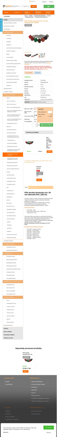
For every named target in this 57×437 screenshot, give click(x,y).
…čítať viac (45, 69)
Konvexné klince (11, 178)
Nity (7, 187)
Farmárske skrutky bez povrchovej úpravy (13, 150)
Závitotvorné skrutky (13, 168)
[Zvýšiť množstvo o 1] (37, 124)
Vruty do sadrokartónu (13, 107)
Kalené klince (10, 175)
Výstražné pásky (11, 278)
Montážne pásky (11, 215)
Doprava (44, 1)
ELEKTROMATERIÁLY (8, 32)
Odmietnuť (48, 432)
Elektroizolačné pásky (12, 79)
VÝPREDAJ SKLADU (8, 338)
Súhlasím (50, 427)
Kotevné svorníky (12, 143)
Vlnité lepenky (10, 316)
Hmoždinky (9, 197)
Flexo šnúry (9, 57)
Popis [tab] (26, 187)
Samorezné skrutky (12, 162)
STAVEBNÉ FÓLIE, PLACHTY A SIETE (12, 281)
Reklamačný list (35, 395)
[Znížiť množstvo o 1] (37, 126)
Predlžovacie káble (11, 60)
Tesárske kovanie (11, 209)
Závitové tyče (10, 206)
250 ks (42, 84)
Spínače (8, 41)
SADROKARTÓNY (8, 88)
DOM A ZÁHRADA (8, 331)
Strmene (9, 225)
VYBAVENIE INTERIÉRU (9, 334)
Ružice (8, 222)
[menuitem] (8, 12)
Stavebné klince (11, 181)
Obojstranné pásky (11, 259)
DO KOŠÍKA (48, 125)
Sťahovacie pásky (11, 237)
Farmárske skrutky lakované (12, 154)
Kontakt (51, 1)
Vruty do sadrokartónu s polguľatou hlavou (14, 120)
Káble (8, 54)
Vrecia (8, 319)
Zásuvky (8, 35)
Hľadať (34, 6)
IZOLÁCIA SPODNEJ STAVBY (10, 23)
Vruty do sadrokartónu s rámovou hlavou (14, 111)
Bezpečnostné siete (11, 250)
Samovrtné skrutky (12, 165)
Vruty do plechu (11, 104)
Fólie (7, 300)
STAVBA (5, 19)
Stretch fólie (11, 306)
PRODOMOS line (44, 82)
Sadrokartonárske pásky (13, 269)
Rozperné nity (11, 193)
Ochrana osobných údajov (38, 384)
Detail (49, 151)
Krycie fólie (10, 312)
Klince (8, 172)
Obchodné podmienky (37, 381)
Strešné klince (11, 184)
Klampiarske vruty (12, 123)
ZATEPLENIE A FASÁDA (9, 26)
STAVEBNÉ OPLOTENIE (9, 244)
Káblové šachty (10, 69)
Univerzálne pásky (11, 266)
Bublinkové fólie (11, 303)
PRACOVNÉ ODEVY (8, 325)
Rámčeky (8, 44)
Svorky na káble (10, 51)
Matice (8, 200)
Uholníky (9, 228)
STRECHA (6, 328)
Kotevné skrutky (11, 132)
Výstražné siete (10, 294)
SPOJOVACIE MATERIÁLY (9, 95)
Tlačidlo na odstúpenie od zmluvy (40, 401)
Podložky (9, 203)
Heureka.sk (34, 387)
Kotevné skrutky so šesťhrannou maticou (13, 136)
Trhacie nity (10, 190)
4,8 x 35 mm (43, 90)
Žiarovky (8, 85)
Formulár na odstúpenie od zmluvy (40, 398)
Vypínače (8, 38)
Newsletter (34, 390)
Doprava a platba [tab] (33, 187)
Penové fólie (10, 309)
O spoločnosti (9, 384)
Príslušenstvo (43, 97)
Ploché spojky (11, 218)
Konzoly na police (12, 234)
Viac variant (29, 72)
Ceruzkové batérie (11, 82)
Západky (9, 231)
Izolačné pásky (10, 275)
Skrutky (8, 126)
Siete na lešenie (10, 291)
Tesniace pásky (10, 272)
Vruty (8, 98)
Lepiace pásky (10, 322)
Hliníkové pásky (10, 256)
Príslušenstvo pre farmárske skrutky (12, 159)
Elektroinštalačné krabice (13, 48)
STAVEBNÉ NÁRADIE (8, 240)
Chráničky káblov (11, 66)
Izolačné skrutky (11, 129)
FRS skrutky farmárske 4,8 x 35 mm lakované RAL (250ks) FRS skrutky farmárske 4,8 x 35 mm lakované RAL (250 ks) (28, 353)
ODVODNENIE (7, 29)
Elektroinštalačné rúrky (13, 63)
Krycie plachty (10, 287)
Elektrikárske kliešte (12, 76)
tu (29, 429)
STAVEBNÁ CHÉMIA (8, 91)
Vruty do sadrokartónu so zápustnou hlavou (14, 115)
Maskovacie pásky (11, 262)
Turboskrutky (11, 140)
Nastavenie (5, 432)
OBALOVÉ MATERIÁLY (9, 297)
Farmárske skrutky (12, 146)
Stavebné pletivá (11, 247)
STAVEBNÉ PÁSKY (8, 253)
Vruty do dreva (11, 101)
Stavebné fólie (10, 284)
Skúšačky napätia (11, 73)
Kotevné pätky (11, 212)
